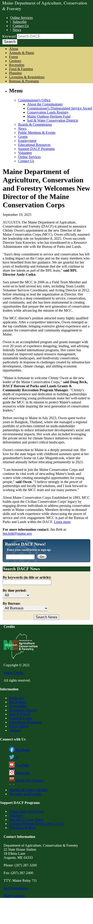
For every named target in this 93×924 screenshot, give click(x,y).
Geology (15, 61)
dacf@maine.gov (16, 888)
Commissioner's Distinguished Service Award (59, 108)
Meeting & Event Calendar (28, 790)
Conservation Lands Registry (48, 112)
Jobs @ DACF (19, 714)
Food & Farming (21, 69)
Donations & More (22, 828)
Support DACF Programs (36, 149)
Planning (15, 73)
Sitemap (15, 730)
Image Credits (13, 673)
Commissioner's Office (34, 100)
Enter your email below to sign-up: (29, 549)
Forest (13, 57)
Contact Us (21, 26)
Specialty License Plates (26, 819)
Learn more (62, 522)
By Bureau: (12, 603)
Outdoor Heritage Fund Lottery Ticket (36, 824)
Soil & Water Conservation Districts (52, 120)
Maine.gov (16, 698)
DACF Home (19, 726)
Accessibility (18, 706)
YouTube (22, 765)
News (17, 30)
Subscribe (20, 22)
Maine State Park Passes (26, 811)
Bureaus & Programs (24, 81)
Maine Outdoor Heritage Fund (48, 116)
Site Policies (17, 702)
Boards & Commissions (35, 124)
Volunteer (25, 153)
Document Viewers (23, 710)
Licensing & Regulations (26, 77)
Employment (27, 141)
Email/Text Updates (30, 780)
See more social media (25, 794)
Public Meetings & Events (36, 132)
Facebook (23, 750)
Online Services (21, 18)
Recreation (16, 65)
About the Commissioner (45, 104)
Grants (23, 137)
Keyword (9, 36)
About (13, 49)
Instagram (23, 773)
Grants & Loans (20, 718)
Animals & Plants (21, 53)
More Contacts (14, 896)
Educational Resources (34, 145)
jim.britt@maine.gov (17, 533)
